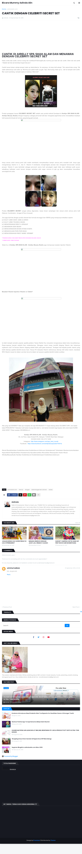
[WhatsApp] (29, 494)
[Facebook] (34, 637)
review (50, 489)
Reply (8, 574)
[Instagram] (44, 637)
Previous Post (7, 607)
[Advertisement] (41, 37)
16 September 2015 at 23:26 (72, 568)
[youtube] (48, 637)
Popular (6, 709)
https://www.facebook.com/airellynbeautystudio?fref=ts (45, 443)
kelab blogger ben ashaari (39, 489)
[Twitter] (20, 494)
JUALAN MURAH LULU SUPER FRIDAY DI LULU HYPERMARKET (14, 542)
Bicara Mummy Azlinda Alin (17, 2)
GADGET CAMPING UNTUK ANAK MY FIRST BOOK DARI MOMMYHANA (67, 542)
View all (77, 523)
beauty (21, 489)
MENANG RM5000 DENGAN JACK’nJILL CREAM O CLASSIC (38, 542)
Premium (36, 840)
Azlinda (15, 502)
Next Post (76, 607)
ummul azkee (13, 568)
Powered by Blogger (11, 756)
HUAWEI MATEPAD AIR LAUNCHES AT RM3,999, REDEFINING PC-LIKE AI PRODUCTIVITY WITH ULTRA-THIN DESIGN (38, 698)
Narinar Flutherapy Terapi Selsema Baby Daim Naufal (31, 722)
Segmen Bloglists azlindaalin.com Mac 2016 (27, 747)
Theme (53, 840)
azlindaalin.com (12, 9)
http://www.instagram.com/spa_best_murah (44, 441)
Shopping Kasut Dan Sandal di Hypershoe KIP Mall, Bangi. (32, 739)
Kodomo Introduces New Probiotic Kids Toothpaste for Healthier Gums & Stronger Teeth (43, 713)
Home (4, 9)
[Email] (34, 494)
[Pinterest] (25, 494)
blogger (27, 489)
